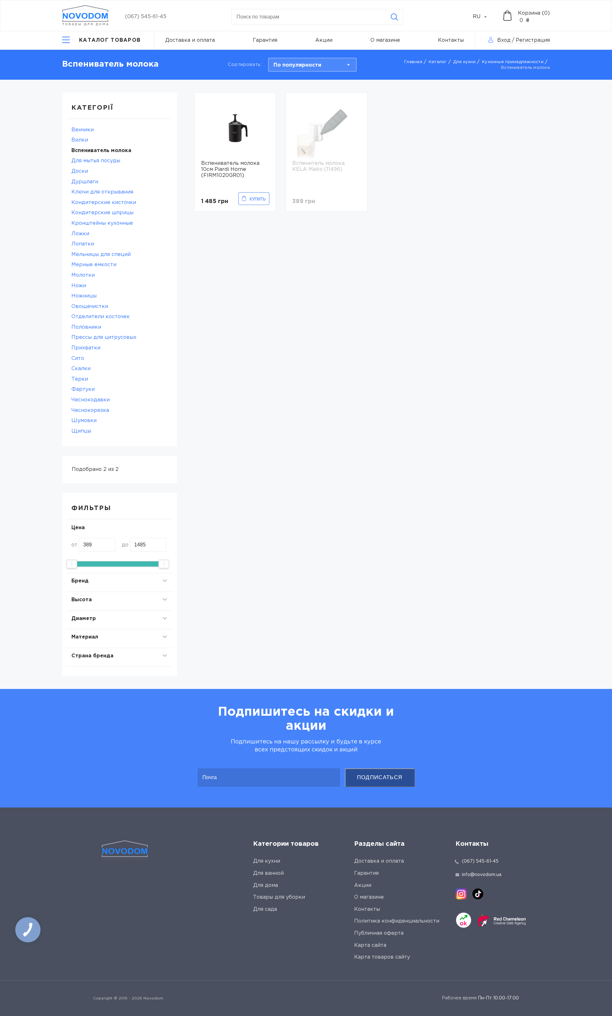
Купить (258, 199)
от (74, 545)
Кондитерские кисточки (103, 202)
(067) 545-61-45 (145, 16)
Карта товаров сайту (382, 957)
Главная (413, 62)
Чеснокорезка (90, 410)
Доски (79, 171)
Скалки (81, 368)
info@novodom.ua (481, 875)
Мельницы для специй (101, 254)
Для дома (265, 885)
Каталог (438, 62)
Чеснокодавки (90, 400)
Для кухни (464, 62)
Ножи (78, 285)
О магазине (385, 40)
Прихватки (85, 348)
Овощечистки (89, 306)
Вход (504, 40)
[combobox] (483, 17)
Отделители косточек (100, 316)
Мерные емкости (93, 264)
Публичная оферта (379, 933)
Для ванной (268, 873)
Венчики (82, 130)
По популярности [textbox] (297, 65)
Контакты (451, 40)
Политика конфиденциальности (396, 921)
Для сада (265, 909)
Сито (77, 358)
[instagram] (461, 894)
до (125, 545)
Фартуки (83, 389)
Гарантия (265, 40)
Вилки (79, 140)
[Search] (394, 16)
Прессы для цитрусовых (103, 337)
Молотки (83, 275)
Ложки (80, 233)
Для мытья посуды (95, 160)
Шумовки (84, 420)
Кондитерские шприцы (102, 212)
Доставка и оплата (190, 40)
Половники (86, 327)
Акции (323, 40)
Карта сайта (370, 945)
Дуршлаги (84, 181)
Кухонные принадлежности (512, 62)
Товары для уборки (279, 897)
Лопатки (82, 244)
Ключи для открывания (102, 192)
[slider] (71, 563)
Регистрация (533, 40)
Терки (79, 379)
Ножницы (84, 296)
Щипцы (81, 431)
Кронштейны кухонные (102, 223)
